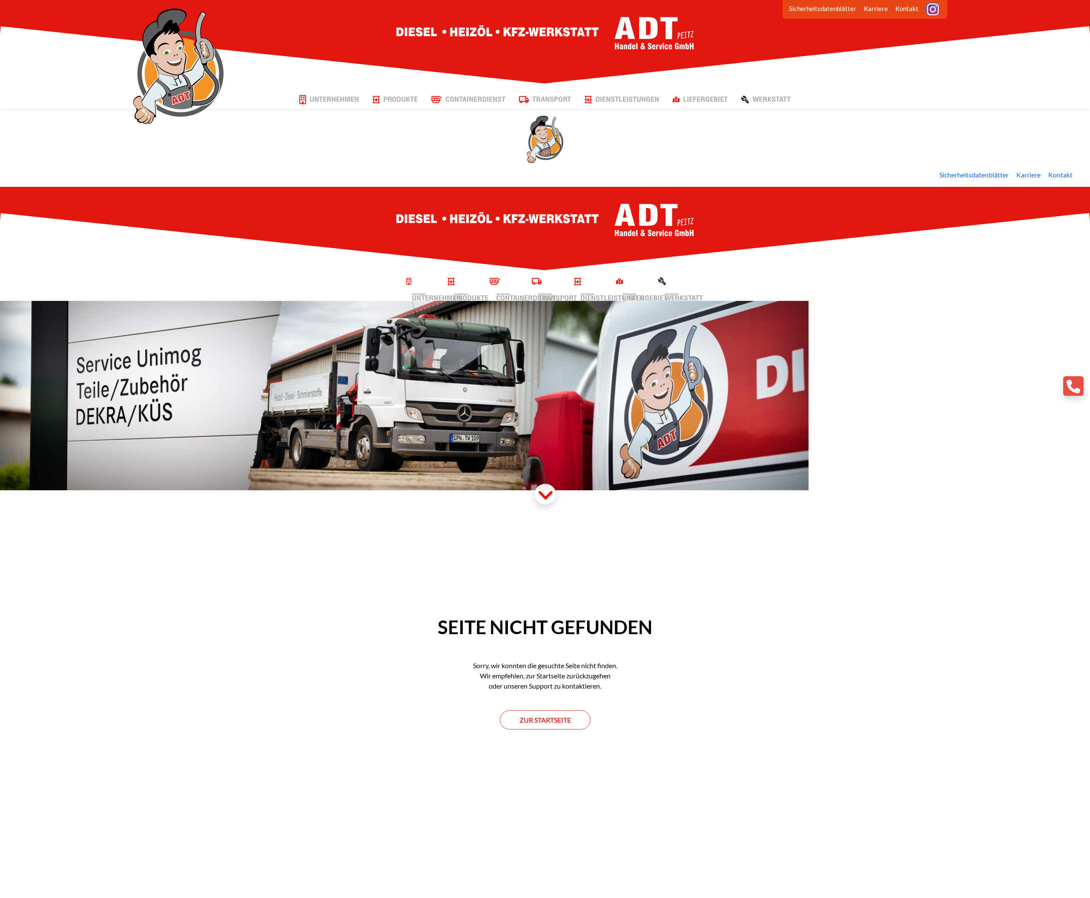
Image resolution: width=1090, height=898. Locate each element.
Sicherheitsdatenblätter (822, 8)
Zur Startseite (545, 720)
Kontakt (906, 8)
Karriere (876, 8)
